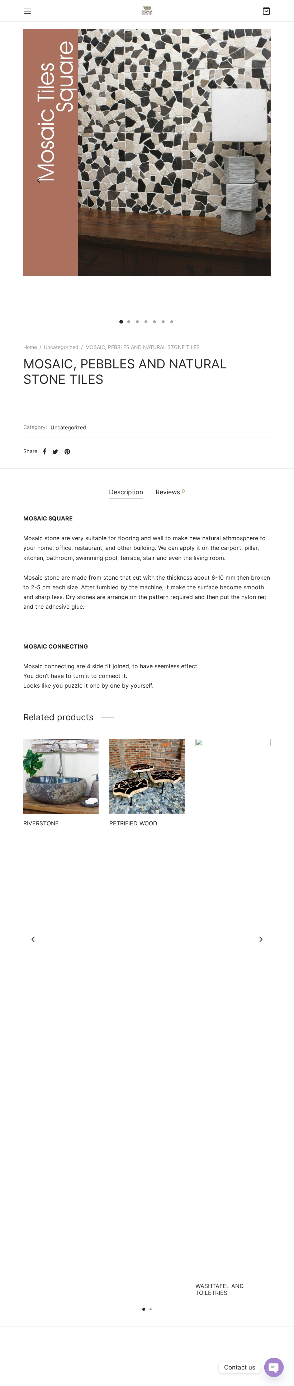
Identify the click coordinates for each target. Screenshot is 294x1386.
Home (30, 347)
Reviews (170, 492)
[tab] (126, 492)
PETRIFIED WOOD (133, 823)
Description (126, 492)
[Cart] (266, 10)
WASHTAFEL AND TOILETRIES (219, 1289)
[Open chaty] (274, 1367)
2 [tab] (151, 1309)
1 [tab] (143, 1309)
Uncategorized (61, 347)
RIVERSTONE (41, 823)
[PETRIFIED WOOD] (147, 776)
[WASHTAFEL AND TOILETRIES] (233, 1008)
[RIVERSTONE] (61, 776)
